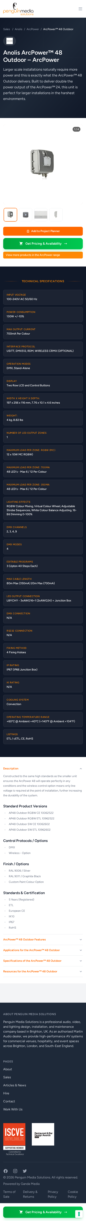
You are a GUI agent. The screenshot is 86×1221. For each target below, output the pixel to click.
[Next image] (76, 164)
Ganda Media (30, 1184)
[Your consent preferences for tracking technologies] (79, 1214)
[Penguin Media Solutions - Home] (18, 8)
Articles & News (14, 1085)
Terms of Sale (9, 1194)
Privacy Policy (53, 1194)
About (7, 1069)
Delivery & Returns (30, 1194)
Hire (6, 1093)
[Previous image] (9, 164)
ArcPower (33, 29)
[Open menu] (80, 9)
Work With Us (12, 1109)
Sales (7, 29)
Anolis (18, 29)
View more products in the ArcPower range (33, 255)
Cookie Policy (73, 1194)
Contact (9, 1101)
